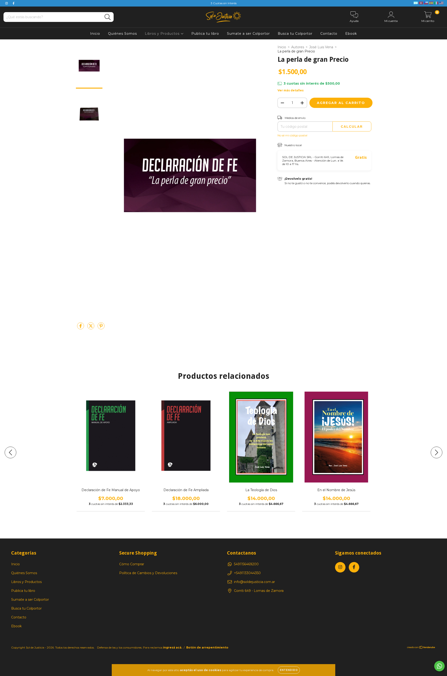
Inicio (95, 33)
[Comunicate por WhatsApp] (439, 666)
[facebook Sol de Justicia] (13, 3)
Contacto (328, 33)
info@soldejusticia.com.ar (254, 582)
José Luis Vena (321, 47)
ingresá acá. (172, 647)
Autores (297, 47)
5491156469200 (246, 564)
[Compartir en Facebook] (81, 328)
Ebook (351, 33)
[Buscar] (107, 17)
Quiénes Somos (122, 33)
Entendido (289, 670)
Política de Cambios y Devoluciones (148, 573)
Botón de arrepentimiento (207, 647)
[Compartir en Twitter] (91, 328)
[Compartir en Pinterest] (101, 328)
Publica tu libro (205, 33)
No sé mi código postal (292, 135)
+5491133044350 (247, 573)
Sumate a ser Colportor (248, 33)
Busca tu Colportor (295, 33)
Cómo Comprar (131, 564)
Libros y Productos (163, 33)
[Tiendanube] (421, 648)
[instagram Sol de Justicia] (6, 3)
